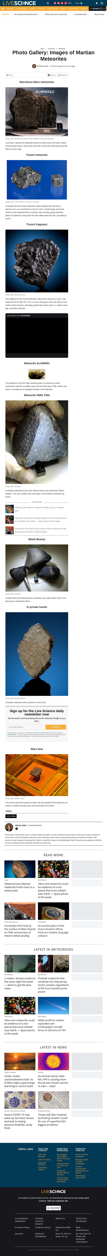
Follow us (53, 75)
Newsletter (64, 75)
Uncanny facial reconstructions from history (62, 1180)
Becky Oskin (44, 66)
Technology (73, 8)
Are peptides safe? (80, 14)
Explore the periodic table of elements (63, 1173)
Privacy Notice (12, 734)
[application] (36, 335)
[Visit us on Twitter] (51, 3)
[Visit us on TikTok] (65, 3)
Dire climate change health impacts (26, 14)
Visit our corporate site (57, 1201)
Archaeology (22, 8)
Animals (10, 8)
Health (32, 8)
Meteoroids (62, 48)
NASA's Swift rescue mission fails (56, 14)
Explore (84, 8)
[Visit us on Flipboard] (62, 3)
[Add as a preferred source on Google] (53, 1208)
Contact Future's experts (39, 1221)
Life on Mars (11, 816)
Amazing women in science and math (63, 1165)
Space (63, 8)
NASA (8, 219)
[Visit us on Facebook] (48, 3)
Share (10, 75)
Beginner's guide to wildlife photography (82, 1162)
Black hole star (99, 14)
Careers (19, 1234)
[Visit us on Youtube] (58, 3)
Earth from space (44, 1160)
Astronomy (51, 48)
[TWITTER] (17, 828)
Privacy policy (22, 1227)
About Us (60, 1218)
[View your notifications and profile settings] (97, 3)
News (73, 66)
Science (41, 8)
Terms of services (32, 733)
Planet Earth (52, 8)
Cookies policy (43, 1227)
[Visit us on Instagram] (55, 3)
